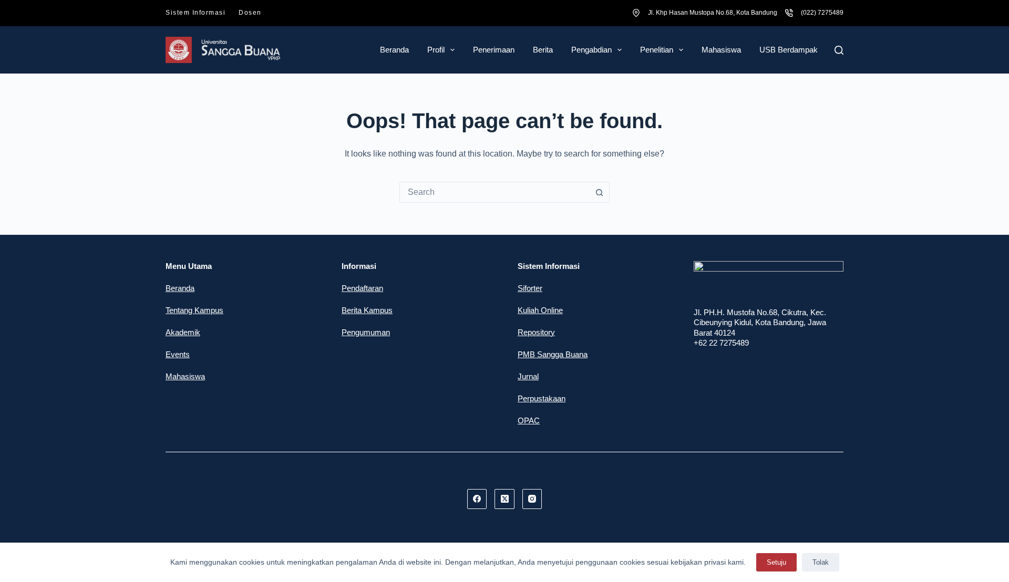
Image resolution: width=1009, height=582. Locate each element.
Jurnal (528, 376)
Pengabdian (591, 49)
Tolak (820, 562)
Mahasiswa (721, 49)
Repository (536, 332)
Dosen (250, 12)
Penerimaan (493, 49)
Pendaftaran (362, 288)
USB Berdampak (788, 49)
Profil (436, 49)
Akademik (183, 332)
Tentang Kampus (194, 310)
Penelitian (656, 49)
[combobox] (494, 192)
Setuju (776, 562)
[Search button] (599, 192)
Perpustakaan (541, 398)
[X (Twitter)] (504, 499)
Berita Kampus (367, 310)
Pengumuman (366, 332)
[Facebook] (477, 499)
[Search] (839, 50)
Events (178, 354)
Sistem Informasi (195, 12)
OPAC (529, 420)
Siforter (530, 288)
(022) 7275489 (822, 12)
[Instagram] (532, 499)
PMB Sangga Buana (553, 354)
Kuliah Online (540, 310)
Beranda (394, 49)
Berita (543, 49)
